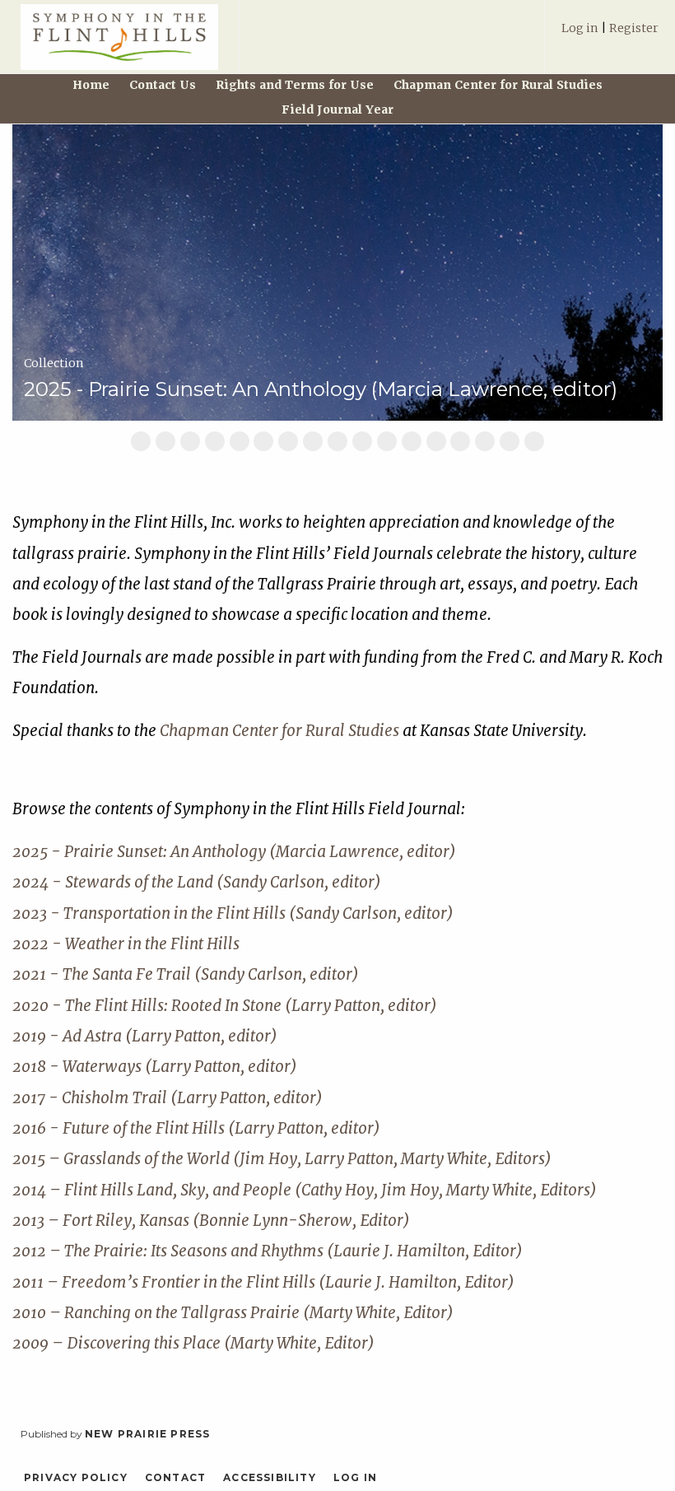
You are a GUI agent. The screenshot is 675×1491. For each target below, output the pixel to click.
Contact (175, 1477)
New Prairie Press (147, 1434)
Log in (579, 28)
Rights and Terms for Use (295, 84)
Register (634, 28)
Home (90, 84)
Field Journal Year (337, 109)
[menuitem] (610, 35)
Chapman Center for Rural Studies (498, 84)
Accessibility (269, 1477)
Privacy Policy (76, 1477)
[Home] (119, 44)
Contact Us (162, 84)
